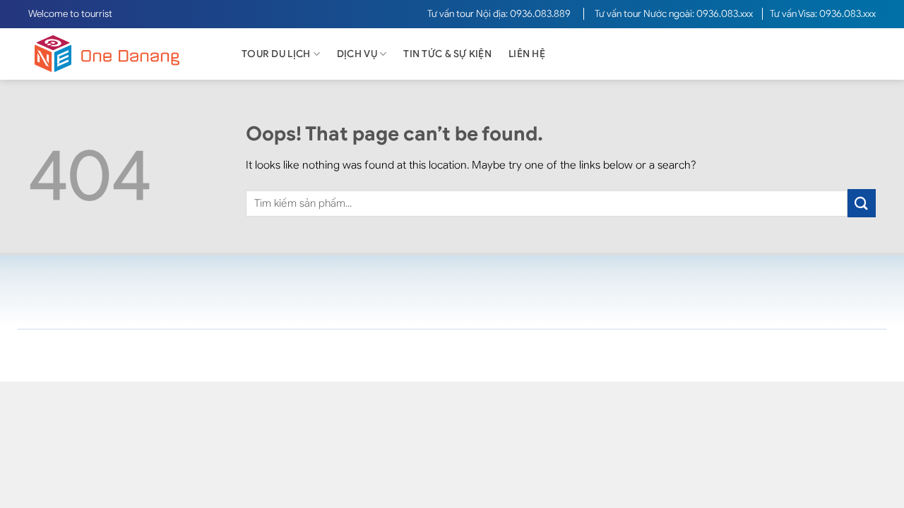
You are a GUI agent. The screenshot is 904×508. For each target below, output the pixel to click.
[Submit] (862, 203)
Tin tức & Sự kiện (447, 54)
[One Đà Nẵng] (120, 54)
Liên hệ (527, 54)
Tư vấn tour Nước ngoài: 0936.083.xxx (675, 14)
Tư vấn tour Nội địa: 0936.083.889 (500, 14)
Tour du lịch (276, 54)
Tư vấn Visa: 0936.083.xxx (823, 14)
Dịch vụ (357, 54)
